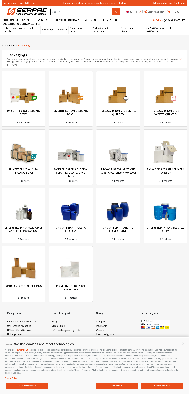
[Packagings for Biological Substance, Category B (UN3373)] (71, 147)
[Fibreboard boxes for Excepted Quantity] (165, 89)
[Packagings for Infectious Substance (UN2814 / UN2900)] (118, 147)
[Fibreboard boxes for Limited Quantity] (118, 89)
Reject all (117, 386)
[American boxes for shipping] (23, 264)
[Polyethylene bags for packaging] (71, 264)
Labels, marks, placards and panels (18, 29)
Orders (100, 330)
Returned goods (105, 334)
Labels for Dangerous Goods (23, 321)
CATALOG (27, 20)
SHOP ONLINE (10, 20)
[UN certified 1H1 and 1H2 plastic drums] (118, 206)
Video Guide (58, 325)
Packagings (47, 29)
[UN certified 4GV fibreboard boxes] (71, 89)
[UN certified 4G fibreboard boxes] (23, 89)
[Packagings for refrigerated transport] (165, 147)
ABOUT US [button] (91, 20)
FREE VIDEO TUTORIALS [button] (66, 20)
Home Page (8, 45)
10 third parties (24, 350)
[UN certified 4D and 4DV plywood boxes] (23, 147)
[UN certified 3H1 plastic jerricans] (71, 206)
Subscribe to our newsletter (21, 24)
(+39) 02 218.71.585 (174, 20)
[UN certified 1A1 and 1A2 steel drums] (165, 206)
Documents (61, 29)
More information (27, 386)
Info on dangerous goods (66, 330)
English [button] (133, 11)
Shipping (101, 321)
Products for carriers (76, 29)
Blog (54, 321)
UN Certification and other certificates (160, 29)
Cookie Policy (11, 378)
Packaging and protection (100, 29)
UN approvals (14, 334)
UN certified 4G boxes (19, 325)
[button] (183, 343)
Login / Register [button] (156, 11)
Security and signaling (127, 29)
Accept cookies (162, 386)
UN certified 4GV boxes (19, 330)
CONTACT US (110, 20)
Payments (101, 325)
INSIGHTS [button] (42, 20)
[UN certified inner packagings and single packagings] (23, 206)
